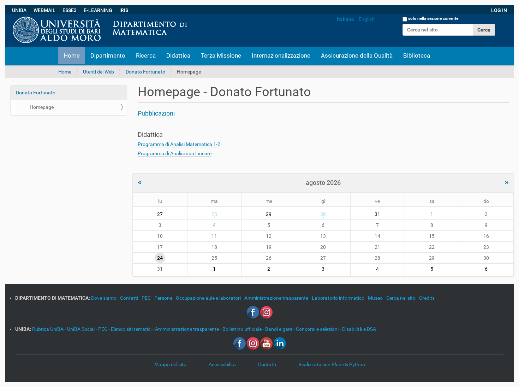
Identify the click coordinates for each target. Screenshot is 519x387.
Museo (376, 298)
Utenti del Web (98, 72)
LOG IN (499, 10)
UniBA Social (81, 329)
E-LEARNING (98, 10)
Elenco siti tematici (132, 329)
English (367, 19)
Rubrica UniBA (48, 329)
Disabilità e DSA (359, 329)
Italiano (345, 19)
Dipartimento (107, 55)
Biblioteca (416, 55)
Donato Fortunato (145, 72)
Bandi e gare (279, 329)
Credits (427, 298)
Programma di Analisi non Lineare (174, 153)
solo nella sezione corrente (433, 18)
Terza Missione (221, 55)
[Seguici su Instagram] (266, 312)
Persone (163, 298)
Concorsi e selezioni (318, 329)
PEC (147, 298)
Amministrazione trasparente (276, 298)
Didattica (178, 55)
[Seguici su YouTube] (266, 343)
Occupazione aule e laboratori (209, 298)
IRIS (123, 10)
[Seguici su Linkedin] (280, 343)
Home (72, 55)
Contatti (129, 298)
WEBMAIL (44, 10)
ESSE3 (69, 10)
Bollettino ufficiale (242, 329)
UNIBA (19, 10)
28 (214, 214)
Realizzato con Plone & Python (331, 364)
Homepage (42, 107)
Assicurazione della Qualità (357, 55)
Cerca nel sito (401, 298)
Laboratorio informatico (338, 298)
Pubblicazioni (156, 113)
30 (323, 214)
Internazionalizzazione (281, 55)
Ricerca (146, 55)
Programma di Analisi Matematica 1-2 (179, 144)
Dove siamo (104, 298)
